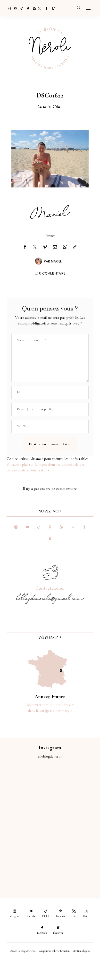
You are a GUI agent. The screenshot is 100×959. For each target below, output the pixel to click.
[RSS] (61, 527)
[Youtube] (14, 8)
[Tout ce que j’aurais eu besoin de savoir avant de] (25, 867)
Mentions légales (81, 950)
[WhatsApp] (65, 247)
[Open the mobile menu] (88, 8)
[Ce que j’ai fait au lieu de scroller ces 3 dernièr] (25, 784)
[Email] (54, 247)
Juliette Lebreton (61, 950)
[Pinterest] (26, 8)
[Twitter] (39, 8)
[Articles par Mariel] (38, 261)
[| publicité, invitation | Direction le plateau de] (75, 784)
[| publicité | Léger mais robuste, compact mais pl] (25, 839)
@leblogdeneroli (50, 756)
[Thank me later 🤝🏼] (75, 867)
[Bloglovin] (51, 8)
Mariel (56, 261)
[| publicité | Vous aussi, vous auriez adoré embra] (75, 839)
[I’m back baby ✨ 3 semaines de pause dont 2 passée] (25, 811)
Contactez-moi (50, 588)
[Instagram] (7, 8)
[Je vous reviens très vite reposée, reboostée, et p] (75, 811)
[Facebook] (45, 8)
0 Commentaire (52, 273)
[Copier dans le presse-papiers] (75, 247)
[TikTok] (20, 8)
